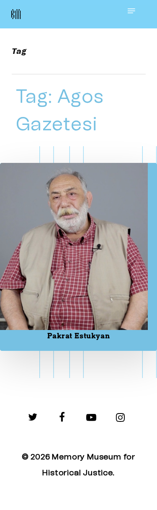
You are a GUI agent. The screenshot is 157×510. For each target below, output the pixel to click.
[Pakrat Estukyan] (78, 257)
